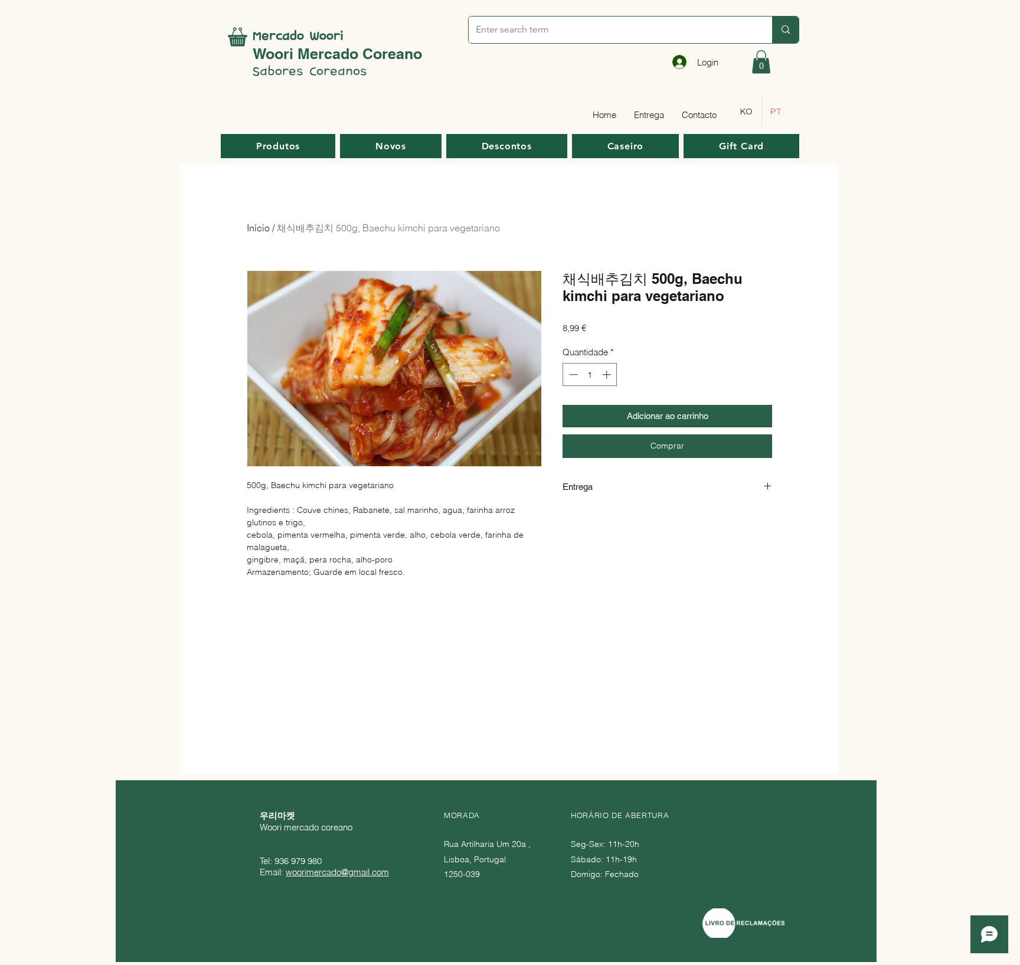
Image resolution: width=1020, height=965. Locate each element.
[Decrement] (572, 374)
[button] (761, 61)
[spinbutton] (590, 374)
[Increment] (608, 374)
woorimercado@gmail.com (337, 872)
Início (258, 228)
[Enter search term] (785, 30)
